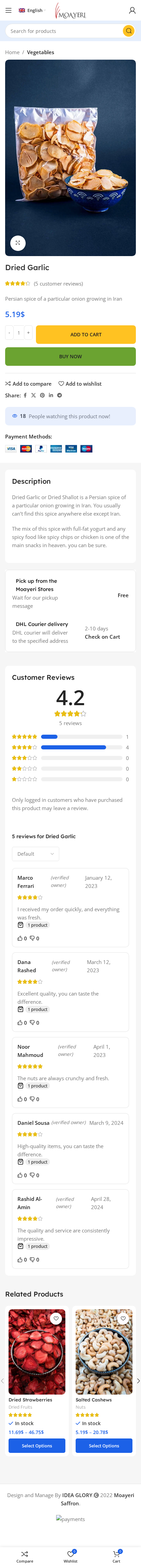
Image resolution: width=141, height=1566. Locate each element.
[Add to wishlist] (56, 1319)
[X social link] (33, 395)
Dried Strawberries (30, 1399)
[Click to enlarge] (18, 243)
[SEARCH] (128, 31)
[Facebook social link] (25, 395)
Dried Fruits (20, 1407)
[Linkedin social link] (51, 395)
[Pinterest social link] (42, 395)
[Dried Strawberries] (37, 1352)
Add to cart (86, 334)
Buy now (70, 356)
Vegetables (40, 52)
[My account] (132, 10)
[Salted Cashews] (104, 1352)
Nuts (81, 1407)
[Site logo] (70, 9)
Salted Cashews (94, 1399)
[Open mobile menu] (8, 10)
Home (12, 52)
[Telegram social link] (59, 395)
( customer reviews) (58, 283)
